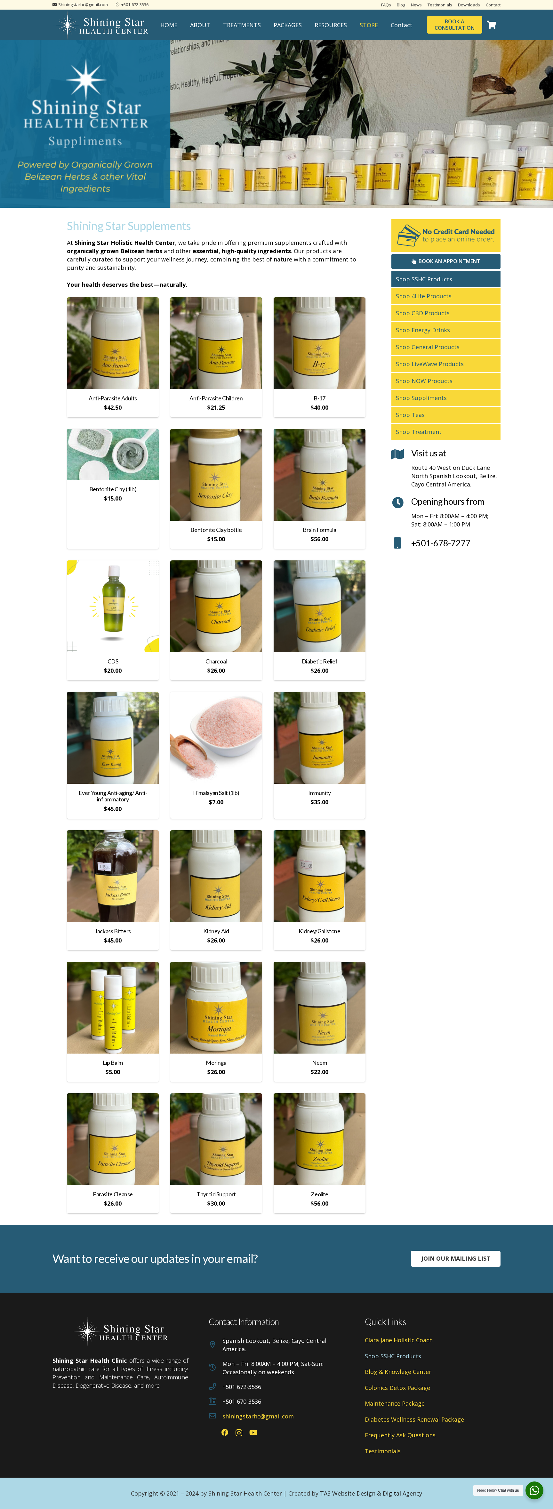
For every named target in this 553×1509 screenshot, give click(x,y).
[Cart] (491, 25)
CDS (113, 661)
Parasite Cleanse (113, 1194)
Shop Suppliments (421, 398)
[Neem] (319, 1008)
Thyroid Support (216, 1194)
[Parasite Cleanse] (113, 1139)
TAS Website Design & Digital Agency (371, 1493)
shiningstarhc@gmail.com (258, 1416)
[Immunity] (319, 738)
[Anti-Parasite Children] (216, 343)
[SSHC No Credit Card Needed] (446, 235)
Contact (493, 5)
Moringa (216, 1062)
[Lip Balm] (113, 1008)
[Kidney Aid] (216, 876)
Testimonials (440, 5)
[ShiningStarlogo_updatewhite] (100, 25)
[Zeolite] (319, 1139)
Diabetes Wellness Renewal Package (414, 1419)
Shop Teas (410, 415)
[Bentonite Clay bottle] (216, 475)
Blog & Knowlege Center (398, 1372)
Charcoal (216, 661)
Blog (401, 5)
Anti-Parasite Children (216, 398)
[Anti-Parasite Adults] (113, 343)
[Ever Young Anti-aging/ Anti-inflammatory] (113, 738)
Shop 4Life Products (424, 296)
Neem (319, 1062)
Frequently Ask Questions (400, 1435)
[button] (215, 24)
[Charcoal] (216, 606)
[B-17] (319, 343)
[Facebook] (224, 1432)
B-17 (319, 398)
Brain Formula (319, 529)
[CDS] (113, 606)
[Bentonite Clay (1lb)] (113, 454)
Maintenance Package (395, 1403)
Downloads (469, 5)
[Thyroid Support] (216, 1139)
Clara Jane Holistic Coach (399, 1340)
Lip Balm (113, 1062)
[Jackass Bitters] (113, 876)
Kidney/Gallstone (319, 931)
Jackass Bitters (113, 931)
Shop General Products (428, 347)
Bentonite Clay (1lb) (113, 489)
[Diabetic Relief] (319, 606)
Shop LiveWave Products (430, 364)
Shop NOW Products (424, 381)
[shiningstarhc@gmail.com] (215, 1416)
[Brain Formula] (319, 475)
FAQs (386, 5)
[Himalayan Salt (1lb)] (216, 738)
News (416, 5)
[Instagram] (239, 1433)
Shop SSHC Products (424, 279)
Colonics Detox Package (397, 1388)
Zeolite (319, 1194)
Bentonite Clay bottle (216, 529)
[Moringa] (216, 1008)
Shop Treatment (419, 432)
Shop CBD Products (423, 313)
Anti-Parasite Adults (113, 398)
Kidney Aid (216, 931)
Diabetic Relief (320, 661)
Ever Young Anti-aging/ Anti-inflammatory (113, 796)
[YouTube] (253, 1432)
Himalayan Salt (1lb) (216, 792)
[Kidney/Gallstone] (319, 876)
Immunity (319, 792)
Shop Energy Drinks (423, 330)
